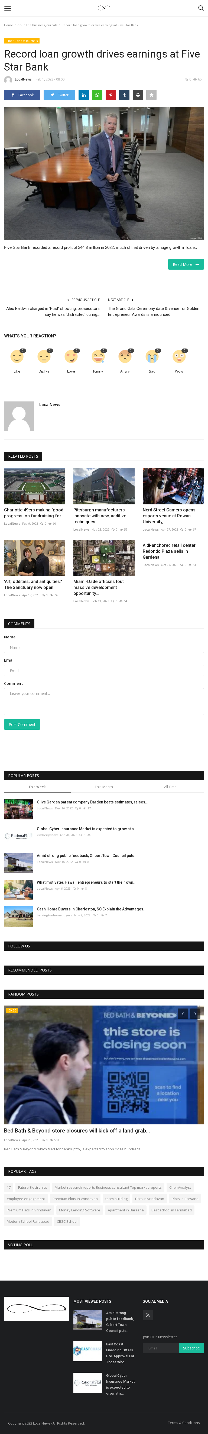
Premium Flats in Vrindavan (29, 1210)
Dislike (44, 371)
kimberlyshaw (47, 835)
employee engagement (26, 1198)
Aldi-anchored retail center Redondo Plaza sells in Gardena (169, 551)
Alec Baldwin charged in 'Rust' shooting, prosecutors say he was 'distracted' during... (53, 311)
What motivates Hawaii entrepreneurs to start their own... (86, 882)
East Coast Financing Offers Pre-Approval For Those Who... (120, 1353)
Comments (19, 623)
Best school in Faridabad (171, 1210)
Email (9, 660)
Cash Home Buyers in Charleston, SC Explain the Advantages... (92, 909)
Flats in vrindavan (149, 1198)
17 (9, 1187)
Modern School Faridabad (28, 1221)
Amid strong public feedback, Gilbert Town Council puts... (87, 855)
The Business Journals (41, 25)
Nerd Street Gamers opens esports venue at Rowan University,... (169, 515)
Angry (125, 371)
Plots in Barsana (185, 1198)
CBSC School (67, 1221)
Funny (98, 371)
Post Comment (22, 724)
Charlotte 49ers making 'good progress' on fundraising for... (34, 512)
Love (71, 371)
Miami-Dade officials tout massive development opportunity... (98, 587)
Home (8, 25)
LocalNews (23, 79)
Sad (152, 371)
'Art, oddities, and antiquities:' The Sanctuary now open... (33, 584)
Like (17, 371)
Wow (179, 371)
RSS (19, 25)
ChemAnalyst (180, 1187)
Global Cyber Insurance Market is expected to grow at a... (87, 829)
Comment (13, 683)
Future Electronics (32, 1187)
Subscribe (191, 1348)
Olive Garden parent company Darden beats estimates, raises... (92, 802)
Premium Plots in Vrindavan (75, 1198)
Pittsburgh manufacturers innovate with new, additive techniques (99, 515)
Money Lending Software (79, 1210)
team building (116, 1198)
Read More (184, 264)
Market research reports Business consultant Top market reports (108, 1187)
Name (9, 636)
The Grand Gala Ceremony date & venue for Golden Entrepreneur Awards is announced (153, 311)
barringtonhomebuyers (54, 915)
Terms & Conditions (184, 1422)
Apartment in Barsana (126, 1210)
